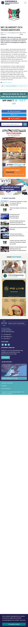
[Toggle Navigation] (25, 2)
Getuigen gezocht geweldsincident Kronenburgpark (15, 216)
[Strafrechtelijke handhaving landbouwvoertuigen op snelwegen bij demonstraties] (4, 223)
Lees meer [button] (22, 620)
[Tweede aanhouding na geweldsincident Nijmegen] (4, 236)
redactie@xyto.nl (7, 336)
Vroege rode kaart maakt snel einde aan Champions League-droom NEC (18, 242)
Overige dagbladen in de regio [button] (10, 378)
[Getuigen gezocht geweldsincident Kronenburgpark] (4, 216)
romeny (10, 82)
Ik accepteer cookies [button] (14, 624)
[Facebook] (2, 344)
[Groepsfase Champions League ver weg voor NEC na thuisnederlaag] (4, 203)
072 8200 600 (7, 334)
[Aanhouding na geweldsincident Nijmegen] (4, 229)
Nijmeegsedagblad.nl (11, 1)
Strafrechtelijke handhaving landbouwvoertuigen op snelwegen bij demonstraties (18, 222)
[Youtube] (5, 344)
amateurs (4, 82)
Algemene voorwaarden (7, 383)
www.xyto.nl (6, 338)
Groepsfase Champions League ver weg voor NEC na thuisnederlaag (18, 203)
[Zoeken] (25, 124)
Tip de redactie (15, 118)
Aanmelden (5, 357)
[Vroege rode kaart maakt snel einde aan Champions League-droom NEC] (4, 243)
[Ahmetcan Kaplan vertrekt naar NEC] (4, 210)
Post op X (15, 115)
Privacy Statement (6, 388)
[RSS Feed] (8, 344)
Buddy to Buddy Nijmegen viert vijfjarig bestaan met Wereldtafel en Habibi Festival (18, 248)
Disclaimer (4, 385)
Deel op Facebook (15, 111)
